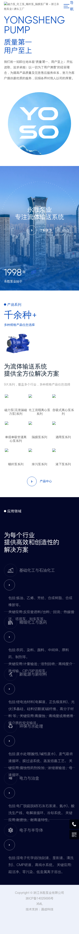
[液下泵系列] (63, 453)
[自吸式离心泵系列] (63, 399)
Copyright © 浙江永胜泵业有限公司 (39, 893)
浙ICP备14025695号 (40, 898)
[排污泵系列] (39, 453)
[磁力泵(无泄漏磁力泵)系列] (16, 399)
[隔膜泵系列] (39, 426)
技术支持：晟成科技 (39, 909)
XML (39, 904)
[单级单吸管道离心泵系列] (16, 426)
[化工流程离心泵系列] (39, 399)
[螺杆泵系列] (15, 453)
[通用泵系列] (63, 426)
